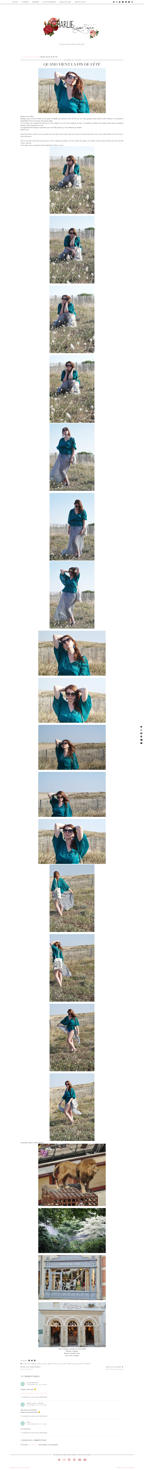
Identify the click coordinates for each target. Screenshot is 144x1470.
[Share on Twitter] (32, 1361)
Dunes (25, 1363)
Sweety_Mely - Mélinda (35, 1403)
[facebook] (69, 1459)
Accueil (15, 2)
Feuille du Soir (65, 2)
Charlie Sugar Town (22, 1467)
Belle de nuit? (31, 1368)
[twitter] (59, 1459)
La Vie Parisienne (49, 2)
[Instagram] (116, 2)
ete (29, 1363)
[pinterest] (74, 1459)
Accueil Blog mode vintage (30, 57)
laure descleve (32, 1382)
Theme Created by (125, 1467)
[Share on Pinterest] (34, 1361)
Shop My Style (80, 2)
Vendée (87, 1363)
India (28, 1422)
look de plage (42, 1363)
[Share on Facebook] (29, 1361)
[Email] (129, 2)
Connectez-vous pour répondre (34, 1397)
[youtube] (79, 1459)
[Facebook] (126, 2)
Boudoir (35, 2)
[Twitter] (114, 2)
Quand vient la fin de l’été (72, 64)
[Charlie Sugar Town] (72, 27)
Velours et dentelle (114, 1368)
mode (50, 1363)
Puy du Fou (62, 1363)
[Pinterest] (119, 2)
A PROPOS (25, 2)
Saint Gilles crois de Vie (75, 1363)
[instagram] (64, 1459)
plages (55, 1363)
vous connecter (33, 1445)
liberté (33, 1363)
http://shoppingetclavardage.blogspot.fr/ (34, 1393)
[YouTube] (123, 2)
